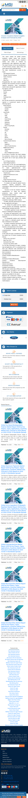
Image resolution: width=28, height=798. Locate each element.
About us (5, 753)
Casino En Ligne (14, 688)
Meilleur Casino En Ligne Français (14, 711)
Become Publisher (7, 761)
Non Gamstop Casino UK (14, 661)
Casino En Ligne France (14, 686)
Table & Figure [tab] (7, 52)
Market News (6, 757)
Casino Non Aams (14, 695)
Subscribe (22, 745)
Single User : (7, 295)
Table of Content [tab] (20, 48)
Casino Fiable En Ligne (14, 720)
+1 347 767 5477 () (7, 775)
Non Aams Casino (14, 693)
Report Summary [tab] (7, 48)
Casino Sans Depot (14, 710)
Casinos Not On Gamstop (14, 669)
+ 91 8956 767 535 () (8, 778)
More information (12, 797)
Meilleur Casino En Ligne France (14, 662)
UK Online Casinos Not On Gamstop (14, 659)
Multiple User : (8, 299)
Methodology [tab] (20, 52)
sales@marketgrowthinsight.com (11, 781)
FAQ (4, 751)
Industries (5, 755)
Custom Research (7, 759)
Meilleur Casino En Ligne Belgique (14, 698)
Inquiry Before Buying (14, 44)
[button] (2, 337)
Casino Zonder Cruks (14, 676)
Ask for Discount (23, 44)
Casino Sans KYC (14, 706)
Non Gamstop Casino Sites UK (14, 664)
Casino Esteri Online (14, 701)
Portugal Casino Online (14, 673)
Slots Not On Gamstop (14, 691)
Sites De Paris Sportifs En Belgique (14, 696)
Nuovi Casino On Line (14, 652)
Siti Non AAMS (14, 722)
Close (24, 797)
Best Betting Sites (14, 683)
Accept (19, 797)
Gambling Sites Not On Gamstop (14, 681)
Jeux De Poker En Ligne (14, 718)
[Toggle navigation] (4, 13)
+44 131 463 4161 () (8, 777)
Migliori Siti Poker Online (14, 700)
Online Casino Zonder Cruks (14, 666)
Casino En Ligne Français (14, 715)
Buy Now (14, 304)
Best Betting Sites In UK (14, 679)
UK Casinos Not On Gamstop (14, 657)
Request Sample (6, 44)
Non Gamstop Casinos (14, 651)
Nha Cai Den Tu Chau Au (14, 705)
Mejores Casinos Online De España (14, 725)
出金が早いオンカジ (14, 703)
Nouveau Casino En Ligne (14, 716)
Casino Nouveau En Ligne (14, 708)
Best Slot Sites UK (14, 674)
